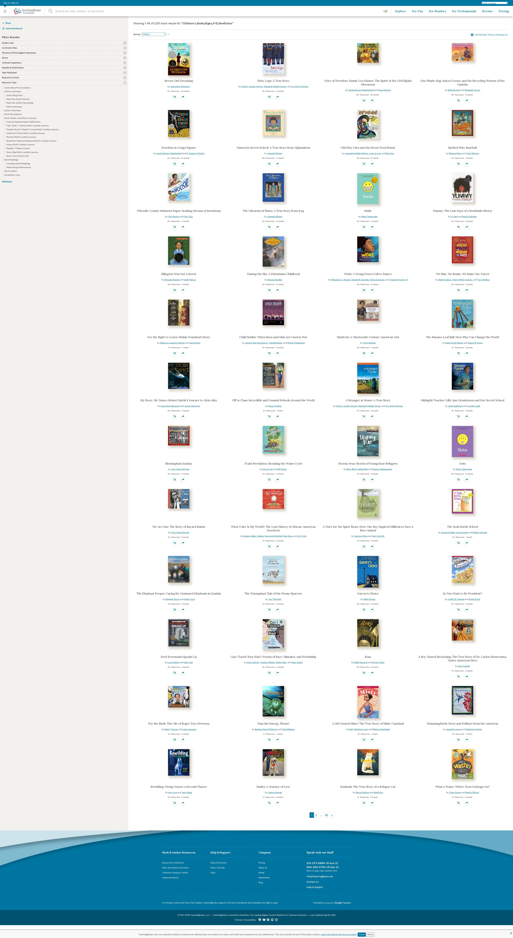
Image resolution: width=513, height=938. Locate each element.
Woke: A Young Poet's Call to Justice (368, 274)
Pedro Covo (189, 599)
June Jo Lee (375, 153)
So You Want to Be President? (462, 593)
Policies (238, 919)
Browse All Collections (173, 862)
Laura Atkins (173, 662)
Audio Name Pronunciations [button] (17, 87)
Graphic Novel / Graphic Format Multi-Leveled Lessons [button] (33, 129)
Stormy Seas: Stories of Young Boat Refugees (367, 463)
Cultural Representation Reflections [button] (23, 121)
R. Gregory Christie (195, 153)
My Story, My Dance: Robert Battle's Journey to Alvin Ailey (178, 400)
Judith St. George (456, 599)
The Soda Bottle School (462, 527)
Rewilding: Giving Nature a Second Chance (179, 787)
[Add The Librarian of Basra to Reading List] (269, 226)
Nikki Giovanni (361, 662)
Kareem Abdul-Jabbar (253, 536)
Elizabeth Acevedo (360, 279)
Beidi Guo (378, 792)
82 (326, 815)
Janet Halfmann (455, 406)
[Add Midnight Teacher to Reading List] (458, 416)
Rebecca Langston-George (172, 342)
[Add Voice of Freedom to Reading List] (363, 100)
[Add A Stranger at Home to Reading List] (363, 416)
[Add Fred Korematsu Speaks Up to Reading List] (174, 672)
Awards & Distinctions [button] (13, 67)
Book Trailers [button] (10, 171)
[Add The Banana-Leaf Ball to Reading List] (458, 353)
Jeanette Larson (453, 729)
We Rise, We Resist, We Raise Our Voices (462, 274)
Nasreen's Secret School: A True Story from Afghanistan (273, 147)
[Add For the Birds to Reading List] (174, 739)
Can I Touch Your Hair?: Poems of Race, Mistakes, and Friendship (273, 657)
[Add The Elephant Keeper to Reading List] (174, 609)
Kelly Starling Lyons (358, 729)
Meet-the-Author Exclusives (175, 867)
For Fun (417, 11)
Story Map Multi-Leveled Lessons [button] (22, 152)
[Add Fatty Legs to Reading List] (269, 96)
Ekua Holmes (384, 90)
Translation (318, 902)
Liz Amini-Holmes (299, 86)
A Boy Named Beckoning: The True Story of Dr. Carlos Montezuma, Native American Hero (462, 658)
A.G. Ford (302, 536)
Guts (462, 463)
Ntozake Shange (171, 279)
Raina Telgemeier (369, 216)
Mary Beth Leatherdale (357, 469)
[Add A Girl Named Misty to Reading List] (363, 739)
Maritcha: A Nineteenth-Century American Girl (368, 337)
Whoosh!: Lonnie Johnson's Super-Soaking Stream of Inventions (179, 211)
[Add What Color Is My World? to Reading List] (269, 546)
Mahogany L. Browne (341, 279)
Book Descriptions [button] (13, 114)
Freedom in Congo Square (179, 147)
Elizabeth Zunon (472, 90)
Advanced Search (13, 28)
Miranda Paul (454, 90)
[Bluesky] (264, 919)
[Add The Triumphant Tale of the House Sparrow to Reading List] (269, 609)
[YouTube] (272, 919)
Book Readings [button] (11, 159)
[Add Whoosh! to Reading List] (174, 226)
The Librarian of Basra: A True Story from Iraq (273, 211)
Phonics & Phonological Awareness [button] (19, 53)
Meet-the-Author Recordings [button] (20, 102)
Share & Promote (218, 862)
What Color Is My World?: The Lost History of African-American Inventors (273, 528)
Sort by (136, 34)
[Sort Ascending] (168, 34)
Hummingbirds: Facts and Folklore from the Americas (462, 723)
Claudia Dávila (275, 342)
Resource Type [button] (9, 82)
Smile (368, 211)
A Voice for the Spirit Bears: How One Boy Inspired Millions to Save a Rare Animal (368, 528)
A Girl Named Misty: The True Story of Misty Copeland (368, 723)
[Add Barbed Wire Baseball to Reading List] (458, 163)
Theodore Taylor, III (398, 279)
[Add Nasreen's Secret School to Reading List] (269, 163)
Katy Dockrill (378, 536)
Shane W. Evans (475, 342)
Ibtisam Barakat (274, 279)
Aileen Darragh (480, 532)
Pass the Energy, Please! (273, 723)
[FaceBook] (260, 919)
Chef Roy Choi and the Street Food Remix (368, 147)
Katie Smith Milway (454, 342)
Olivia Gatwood (377, 279)
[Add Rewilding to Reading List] (174, 802)
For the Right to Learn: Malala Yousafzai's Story (178, 337)
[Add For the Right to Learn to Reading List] (174, 353)
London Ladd (474, 406)
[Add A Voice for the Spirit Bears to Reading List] (363, 546)
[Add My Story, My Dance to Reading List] (174, 416)
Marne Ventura (362, 792)
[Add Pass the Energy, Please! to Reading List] (269, 739)
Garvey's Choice (367, 593)
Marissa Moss (455, 153)
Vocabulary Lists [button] (12, 175)
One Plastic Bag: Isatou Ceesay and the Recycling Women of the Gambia (462, 82)
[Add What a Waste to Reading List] (458, 802)
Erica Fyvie (268, 469)
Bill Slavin (282, 469)
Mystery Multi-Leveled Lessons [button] (21, 137)
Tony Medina (483, 279)
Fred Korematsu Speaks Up (179, 657)
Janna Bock (194, 342)
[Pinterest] (268, 919)
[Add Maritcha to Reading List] (363, 353)
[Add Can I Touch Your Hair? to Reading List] (269, 672)
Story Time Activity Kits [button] (18, 156)
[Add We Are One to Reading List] (174, 542)
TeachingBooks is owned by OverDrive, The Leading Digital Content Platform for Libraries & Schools (260, 915)
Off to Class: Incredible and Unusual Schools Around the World (273, 400)
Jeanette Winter (274, 153)
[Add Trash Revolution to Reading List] (269, 479)
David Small (474, 599)
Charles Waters (267, 662)
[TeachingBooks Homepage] (25, 11)
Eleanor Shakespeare (382, 469)
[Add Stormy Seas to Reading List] (363, 479)
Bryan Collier (378, 662)
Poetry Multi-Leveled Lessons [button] (21, 144)
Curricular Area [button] (9, 48)
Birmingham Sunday (178, 463)
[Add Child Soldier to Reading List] (269, 353)
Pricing (504, 11)
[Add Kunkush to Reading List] (363, 802)
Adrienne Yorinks (474, 729)
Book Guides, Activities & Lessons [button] (20, 118)
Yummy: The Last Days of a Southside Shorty (462, 211)
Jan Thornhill (274, 599)
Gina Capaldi (464, 666)
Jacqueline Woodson (180, 86)
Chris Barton (174, 216)
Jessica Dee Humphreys (256, 342)
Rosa (368, 657)
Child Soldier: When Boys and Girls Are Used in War (273, 337)
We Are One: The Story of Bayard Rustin (178, 527)
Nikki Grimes (369, 599)
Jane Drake (187, 792)
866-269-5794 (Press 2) (323, 867)
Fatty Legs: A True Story (273, 81)
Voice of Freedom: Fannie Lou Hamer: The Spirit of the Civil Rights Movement (368, 82)
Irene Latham (253, 662)
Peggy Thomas (171, 729)
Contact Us (312, 881)
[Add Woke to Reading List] (363, 290)
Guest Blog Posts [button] (15, 95)
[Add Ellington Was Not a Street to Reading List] (174, 290)
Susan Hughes (274, 406)
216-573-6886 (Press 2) (322, 863)
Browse (487, 11)
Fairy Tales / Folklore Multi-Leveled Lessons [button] (28, 125)
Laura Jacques (189, 729)
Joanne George (275, 792)
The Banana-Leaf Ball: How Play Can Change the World (462, 337)
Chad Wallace (288, 729)
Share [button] (8, 23)
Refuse (370, 934)
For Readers (437, 11)
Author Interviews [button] (12, 91)
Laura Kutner (462, 532)
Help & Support (315, 887)
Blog (261, 882)
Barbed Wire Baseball (462, 147)
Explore (400, 11)
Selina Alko (281, 662)
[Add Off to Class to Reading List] (269, 416)
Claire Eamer (455, 792)
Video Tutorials (217, 867)
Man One (390, 153)
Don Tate (188, 216)
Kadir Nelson (190, 279)
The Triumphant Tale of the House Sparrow (273, 593)
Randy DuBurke (469, 216)
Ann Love (172, 792)
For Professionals (464, 11)
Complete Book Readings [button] (18, 163)
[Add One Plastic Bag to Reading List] (458, 100)
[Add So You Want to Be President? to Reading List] (458, 609)
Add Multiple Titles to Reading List (491, 34)
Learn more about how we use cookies (339, 934)
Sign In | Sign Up (11, 2)
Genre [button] (5, 57)
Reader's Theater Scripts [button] (18, 148)
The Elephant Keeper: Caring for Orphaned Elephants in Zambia (179, 593)
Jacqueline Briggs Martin (356, 153)
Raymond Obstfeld (273, 536)
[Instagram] (276, 919)
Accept (362, 934)
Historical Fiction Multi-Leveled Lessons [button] (26, 133)
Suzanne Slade (448, 532)
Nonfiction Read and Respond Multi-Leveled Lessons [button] (32, 140)
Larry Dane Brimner (180, 469)
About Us (263, 867)
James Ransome (192, 406)
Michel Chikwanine (296, 342)
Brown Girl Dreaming (178, 81)
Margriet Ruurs (173, 599)
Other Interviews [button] (14, 106)
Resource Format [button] (10, 77)
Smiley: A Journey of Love (273, 787)
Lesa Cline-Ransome (170, 406)
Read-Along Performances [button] (19, 167)
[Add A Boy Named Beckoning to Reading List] (458, 676)
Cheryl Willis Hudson (462, 279)
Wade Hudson (444, 279)
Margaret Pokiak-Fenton (275, 86)
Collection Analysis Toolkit (175, 872)
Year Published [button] (9, 72)
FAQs (212, 872)
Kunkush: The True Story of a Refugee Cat (368, 787)
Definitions (7, 181)
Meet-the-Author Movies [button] (18, 99)
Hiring (261, 872)
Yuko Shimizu (472, 153)
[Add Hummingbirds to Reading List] (458, 739)
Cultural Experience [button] (11, 62)
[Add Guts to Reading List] (458, 479)
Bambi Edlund (472, 792)
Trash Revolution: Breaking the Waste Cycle (273, 463)
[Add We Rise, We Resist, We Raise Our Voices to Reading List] (458, 290)
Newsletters (264, 877)
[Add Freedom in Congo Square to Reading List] (174, 163)
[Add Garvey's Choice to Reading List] (363, 609)
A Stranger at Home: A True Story (368, 400)
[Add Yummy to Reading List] (458, 226)
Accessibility (250, 919)
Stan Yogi (188, 662)
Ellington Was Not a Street (178, 274)
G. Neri (454, 216)
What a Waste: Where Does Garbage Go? (462, 787)
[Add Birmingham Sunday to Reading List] (174, 479)
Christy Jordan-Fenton (252, 86)
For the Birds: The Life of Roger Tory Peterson (178, 723)
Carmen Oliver (361, 536)
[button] (4, 11)
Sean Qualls (297, 662)
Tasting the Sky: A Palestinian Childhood (273, 274)
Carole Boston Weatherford (361, 90)
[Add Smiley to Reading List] (269, 802)
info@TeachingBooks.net (320, 876)
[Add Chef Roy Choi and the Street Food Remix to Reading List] (363, 163)
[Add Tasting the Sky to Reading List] (269, 290)
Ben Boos (287, 536)
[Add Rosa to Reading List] (363, 672)
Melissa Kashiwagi (381, 729)
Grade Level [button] (8, 43)
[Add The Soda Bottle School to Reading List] (458, 542)
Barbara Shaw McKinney (266, 729)
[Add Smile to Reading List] (363, 226)
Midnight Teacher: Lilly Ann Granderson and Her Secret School (462, 400)
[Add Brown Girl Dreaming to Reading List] (174, 96)
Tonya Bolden (369, 342)
